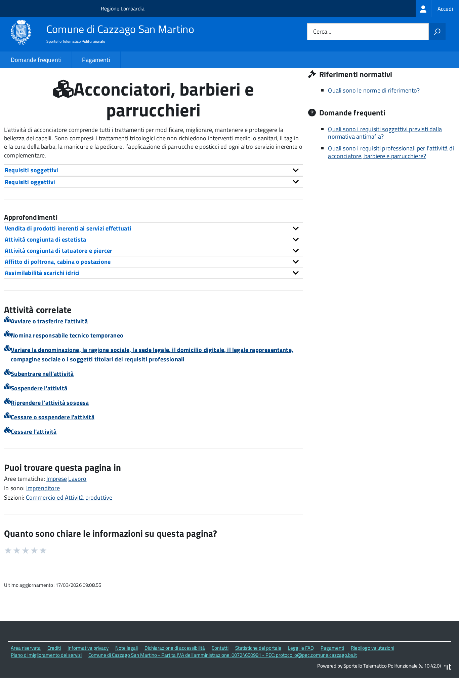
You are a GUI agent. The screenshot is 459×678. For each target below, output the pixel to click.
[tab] (153, 170)
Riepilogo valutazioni (372, 648)
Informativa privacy (88, 648)
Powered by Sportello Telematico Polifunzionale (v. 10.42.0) (379, 666)
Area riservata (26, 648)
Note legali (126, 648)
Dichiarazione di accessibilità (174, 648)
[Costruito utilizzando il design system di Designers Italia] (447, 667)
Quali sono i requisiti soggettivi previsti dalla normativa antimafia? (385, 132)
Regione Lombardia (122, 8)
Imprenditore (43, 488)
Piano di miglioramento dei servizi (46, 655)
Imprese (56, 478)
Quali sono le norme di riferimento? (374, 90)
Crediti (54, 648)
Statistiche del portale (258, 648)
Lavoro (77, 478)
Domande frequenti (36, 59)
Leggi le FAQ (301, 648)
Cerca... (322, 31)
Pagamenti (96, 59)
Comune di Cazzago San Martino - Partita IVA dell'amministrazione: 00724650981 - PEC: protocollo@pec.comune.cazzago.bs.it (222, 655)
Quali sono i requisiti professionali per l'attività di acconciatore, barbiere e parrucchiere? (391, 152)
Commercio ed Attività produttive (69, 497)
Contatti (220, 648)
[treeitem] (437, 8)
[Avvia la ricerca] (437, 31)
